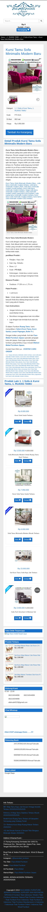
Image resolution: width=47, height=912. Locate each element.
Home (3, 37)
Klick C (7, 732)
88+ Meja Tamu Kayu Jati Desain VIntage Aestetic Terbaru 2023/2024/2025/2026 (22, 808)
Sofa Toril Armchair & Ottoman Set (23, 612)
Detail (26, 422)
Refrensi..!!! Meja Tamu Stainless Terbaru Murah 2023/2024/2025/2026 (21, 814)
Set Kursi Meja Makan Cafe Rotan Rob (27, 655)
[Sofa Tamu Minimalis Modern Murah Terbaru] (23, 517)
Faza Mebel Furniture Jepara (25, 872)
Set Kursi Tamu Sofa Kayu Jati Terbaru (23, 572)
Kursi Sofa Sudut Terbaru (24, 415)
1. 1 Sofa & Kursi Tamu (29, 37)
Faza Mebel (19, 869)
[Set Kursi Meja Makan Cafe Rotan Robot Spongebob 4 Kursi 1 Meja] (9, 658)
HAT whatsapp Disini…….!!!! (21, 732)
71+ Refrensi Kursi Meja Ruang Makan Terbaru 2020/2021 (20, 826)
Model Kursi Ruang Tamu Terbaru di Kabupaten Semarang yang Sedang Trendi (20, 820)
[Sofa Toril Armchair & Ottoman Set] (23, 595)
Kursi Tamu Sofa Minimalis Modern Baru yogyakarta (26, 374)
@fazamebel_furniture (20, 858)
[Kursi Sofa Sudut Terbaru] (23, 399)
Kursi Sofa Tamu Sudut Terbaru (23, 494)
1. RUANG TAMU (13, 37)
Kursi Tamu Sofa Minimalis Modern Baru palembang (20, 367)
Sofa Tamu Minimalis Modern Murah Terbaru (23, 533)
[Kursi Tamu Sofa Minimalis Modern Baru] (25, 75)
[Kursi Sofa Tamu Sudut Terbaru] (23, 477)
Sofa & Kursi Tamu (23, 329)
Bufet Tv (29, 331)
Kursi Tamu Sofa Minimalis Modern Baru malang (25, 365)
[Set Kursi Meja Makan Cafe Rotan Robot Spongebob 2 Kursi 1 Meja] (9, 667)
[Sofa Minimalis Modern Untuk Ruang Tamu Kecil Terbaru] (23, 438)
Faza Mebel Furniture (19, 862)
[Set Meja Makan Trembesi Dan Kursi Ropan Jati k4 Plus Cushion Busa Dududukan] (9, 677)
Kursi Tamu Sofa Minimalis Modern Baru (24, 358)
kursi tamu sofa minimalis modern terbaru (17, 376)
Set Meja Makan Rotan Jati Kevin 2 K (26, 645)
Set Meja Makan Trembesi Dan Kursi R (27, 674)
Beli (17, 422)
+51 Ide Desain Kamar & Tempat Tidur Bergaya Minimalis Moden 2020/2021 (21, 832)
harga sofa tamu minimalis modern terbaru (20, 355)
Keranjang (22, 30)
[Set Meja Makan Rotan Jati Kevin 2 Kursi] (9, 649)
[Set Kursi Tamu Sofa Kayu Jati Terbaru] (23, 556)
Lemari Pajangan (18, 331)
